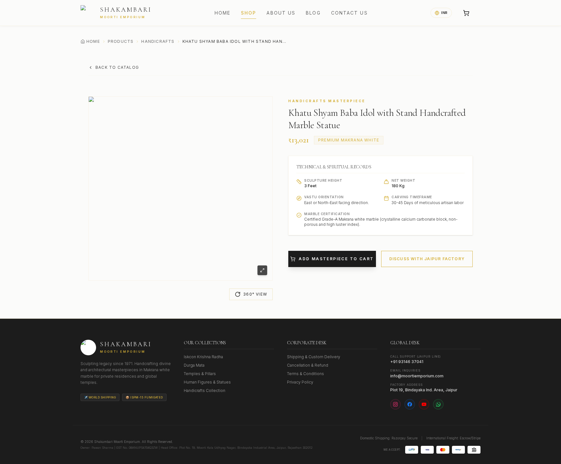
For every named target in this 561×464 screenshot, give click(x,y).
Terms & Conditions (305, 373)
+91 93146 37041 (406, 361)
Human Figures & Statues (207, 382)
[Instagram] (395, 404)
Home (223, 13)
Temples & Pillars (200, 373)
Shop (248, 13)
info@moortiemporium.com (416, 375)
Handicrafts (157, 41)
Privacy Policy (300, 382)
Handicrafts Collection (204, 390)
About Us (281, 13)
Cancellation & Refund (307, 365)
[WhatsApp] (438, 404)
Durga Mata (194, 365)
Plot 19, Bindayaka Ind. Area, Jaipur (423, 389)
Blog (313, 13)
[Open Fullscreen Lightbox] (262, 270)
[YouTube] (424, 404)
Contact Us (349, 13)
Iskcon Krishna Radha (203, 356)
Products (121, 41)
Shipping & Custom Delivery (313, 356)
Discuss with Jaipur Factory (427, 258)
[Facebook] (410, 404)
